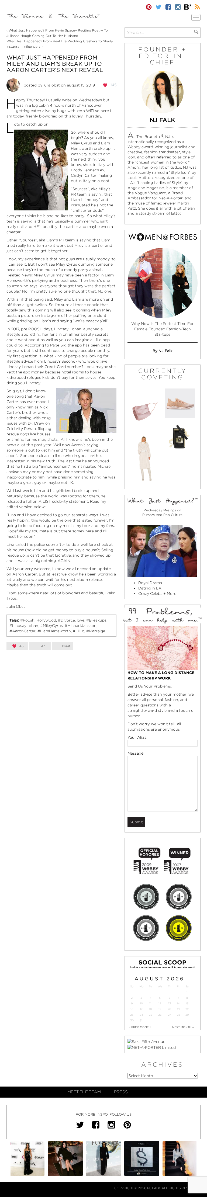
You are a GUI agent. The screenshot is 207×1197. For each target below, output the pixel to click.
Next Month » (183, 1027)
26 (159, 1015)
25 (150, 1015)
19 (159, 1009)
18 (150, 1009)
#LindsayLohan (23, 625)
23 (131, 1015)
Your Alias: (137, 737)
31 (141, 1020)
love (80, 620)
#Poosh (27, 620)
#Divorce (66, 620)
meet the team (84, 1092)
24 (141, 1015)
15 (187, 1003)
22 (187, 1009)
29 (187, 1015)
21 (178, 1009)
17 (141, 1009)
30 (132, 1020)
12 (159, 1003)
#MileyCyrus (51, 625)
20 (169, 1009)
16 (131, 1009)
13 (169, 1003)
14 (178, 1003)
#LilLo (78, 631)
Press (121, 1092)
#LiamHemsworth (54, 631)
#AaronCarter (22, 631)
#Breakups (96, 620)
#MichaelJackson (80, 625)
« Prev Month (140, 1027)
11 (150, 1003)
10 (141, 1003)
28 (178, 1015)
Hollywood (46, 620)
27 (169, 1015)
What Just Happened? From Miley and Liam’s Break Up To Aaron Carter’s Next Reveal (54, 63)
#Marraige (95, 631)
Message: (135, 753)
